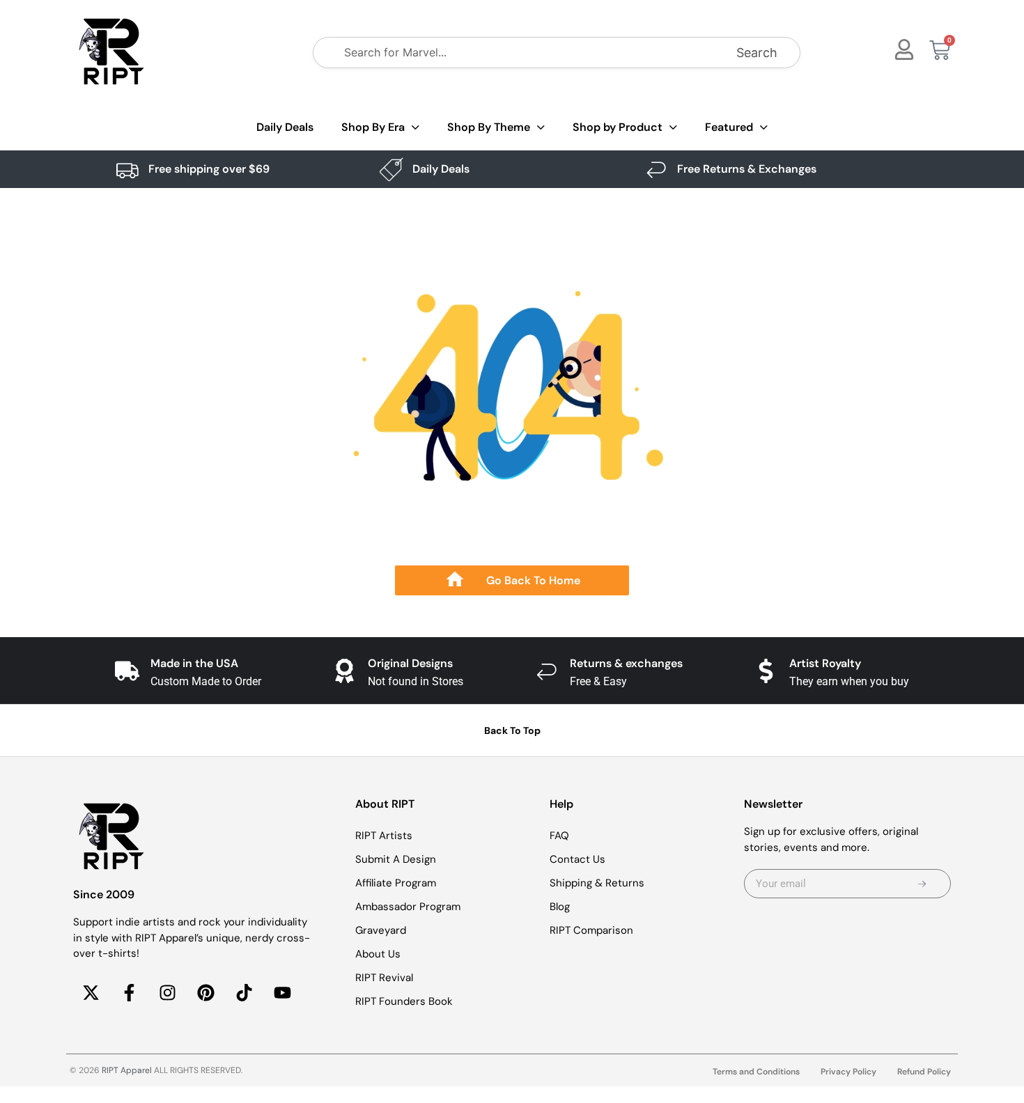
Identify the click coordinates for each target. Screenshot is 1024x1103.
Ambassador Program (407, 907)
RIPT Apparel (127, 1070)
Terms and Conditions (756, 1071)
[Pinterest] (205, 993)
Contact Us (577, 859)
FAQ (559, 836)
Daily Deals (284, 127)
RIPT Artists (383, 836)
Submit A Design (395, 859)
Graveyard (380, 930)
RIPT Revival (384, 978)
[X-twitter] (90, 993)
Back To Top (512, 730)
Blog (560, 907)
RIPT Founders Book (404, 1001)
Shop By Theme (488, 127)
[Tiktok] (243, 993)
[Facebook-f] (128, 993)
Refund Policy (924, 1071)
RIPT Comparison (591, 930)
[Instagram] (167, 993)
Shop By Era (373, 127)
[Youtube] (282, 993)
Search (756, 52)
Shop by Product (617, 127)
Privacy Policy (848, 1071)
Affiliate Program (395, 883)
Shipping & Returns (597, 883)
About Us (378, 954)
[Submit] (922, 884)
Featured (729, 127)
